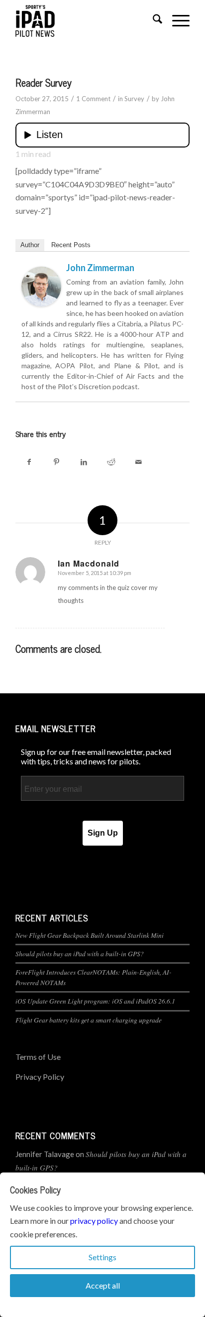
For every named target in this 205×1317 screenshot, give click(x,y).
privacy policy (94, 1220)
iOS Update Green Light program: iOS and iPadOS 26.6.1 (95, 1001)
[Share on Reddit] (111, 461)
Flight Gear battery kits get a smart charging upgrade (88, 1019)
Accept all (103, 1285)
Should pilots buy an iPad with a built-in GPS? (79, 953)
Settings (102, 1257)
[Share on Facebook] (29, 461)
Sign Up (103, 833)
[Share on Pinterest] (56, 461)
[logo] (85, 20)
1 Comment (93, 99)
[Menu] (176, 20)
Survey (134, 99)
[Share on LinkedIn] (84, 461)
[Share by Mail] (138, 461)
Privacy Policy (39, 1076)
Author (29, 245)
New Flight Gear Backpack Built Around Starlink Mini (89, 935)
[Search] (152, 20)
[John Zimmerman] (41, 303)
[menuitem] (152, 20)
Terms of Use (38, 1056)
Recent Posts (71, 245)
